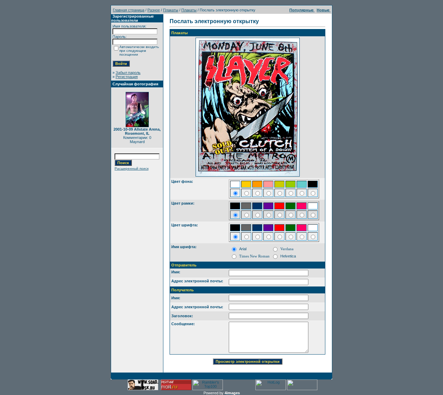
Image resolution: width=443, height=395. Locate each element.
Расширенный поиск (131, 168)
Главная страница (128, 10)
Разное (153, 10)
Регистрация (127, 77)
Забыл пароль (128, 72)
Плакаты (170, 10)
